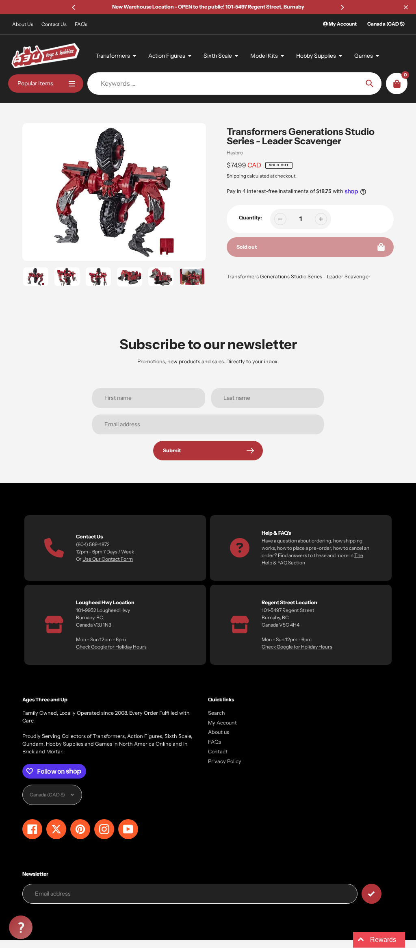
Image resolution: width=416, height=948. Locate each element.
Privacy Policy (224, 761)
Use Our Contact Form (107, 559)
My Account (222, 723)
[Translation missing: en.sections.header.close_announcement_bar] (406, 7)
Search (216, 713)
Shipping (236, 176)
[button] (20, 927)
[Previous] (74, 7)
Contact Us (54, 24)
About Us (22, 24)
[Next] (342, 7)
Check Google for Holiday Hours (111, 647)
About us (218, 732)
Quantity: (250, 218)
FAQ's (81, 24)
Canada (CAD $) (386, 24)
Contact (218, 751)
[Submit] (371, 894)
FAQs (214, 742)
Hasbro (235, 153)
